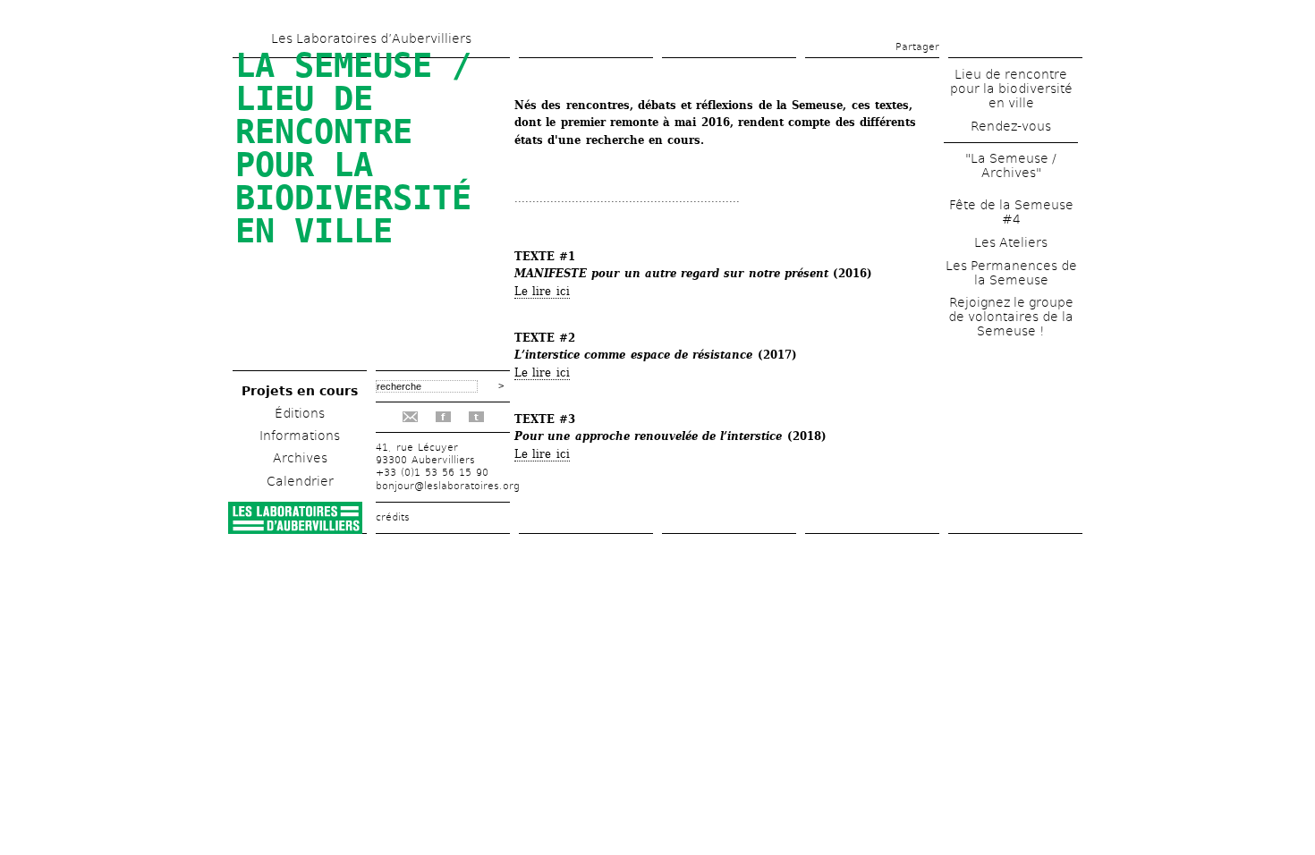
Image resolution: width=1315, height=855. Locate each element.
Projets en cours (300, 391)
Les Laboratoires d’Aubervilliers (371, 38)
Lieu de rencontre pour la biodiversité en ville (1011, 88)
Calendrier (300, 481)
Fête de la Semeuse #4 (1011, 212)
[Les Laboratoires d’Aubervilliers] (295, 529)
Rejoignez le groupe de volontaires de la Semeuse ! (1010, 316)
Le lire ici (542, 291)
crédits (393, 517)
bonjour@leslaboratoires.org (448, 486)
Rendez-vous (1011, 126)
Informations (299, 435)
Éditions (300, 413)
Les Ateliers (1011, 242)
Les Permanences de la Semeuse (1011, 272)
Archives (300, 458)
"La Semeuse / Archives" (1010, 165)
